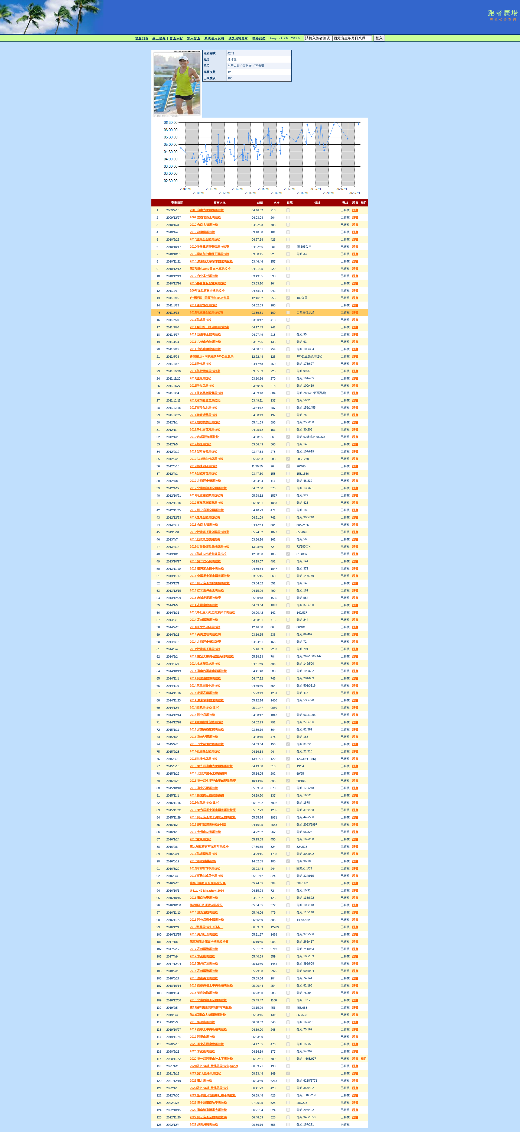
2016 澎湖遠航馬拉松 (204, 912)
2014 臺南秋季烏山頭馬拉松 (208, 670)
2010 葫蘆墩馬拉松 (202, 232)
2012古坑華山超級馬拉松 (206, 458)
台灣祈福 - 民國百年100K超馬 (209, 297)
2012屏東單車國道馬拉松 (206, 502)
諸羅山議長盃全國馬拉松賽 (208, 883)
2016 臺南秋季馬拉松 (204, 897)
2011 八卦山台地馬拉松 (205, 341)
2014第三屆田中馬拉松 (205, 685)
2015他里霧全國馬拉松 (205, 751)
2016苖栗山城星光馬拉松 (206, 875)
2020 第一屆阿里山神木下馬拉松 (211, 1058)
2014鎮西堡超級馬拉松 (205, 627)
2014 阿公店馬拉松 (202, 714)
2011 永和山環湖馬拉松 (205, 349)
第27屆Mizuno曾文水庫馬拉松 (210, 268)
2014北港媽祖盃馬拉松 (205, 649)
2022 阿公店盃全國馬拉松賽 (208, 1117)
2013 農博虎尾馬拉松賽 (205, 597)
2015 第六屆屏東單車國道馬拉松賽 (213, 809)
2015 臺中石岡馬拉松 (204, 788)
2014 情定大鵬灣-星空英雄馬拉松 (212, 656)
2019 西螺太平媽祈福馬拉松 (208, 1029)
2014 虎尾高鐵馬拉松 (204, 692)
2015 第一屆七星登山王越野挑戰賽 (213, 780)
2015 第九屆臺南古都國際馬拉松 (211, 766)
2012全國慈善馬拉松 (203, 473)
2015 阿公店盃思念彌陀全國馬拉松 (213, 817)
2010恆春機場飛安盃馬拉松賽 (209, 246)
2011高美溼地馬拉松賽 (205, 371)
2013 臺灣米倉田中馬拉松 (207, 568)
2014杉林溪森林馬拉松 (205, 663)
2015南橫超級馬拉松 (203, 758)
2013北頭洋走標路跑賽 (205, 539)
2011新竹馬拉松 (200, 363)
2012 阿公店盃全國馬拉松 (207, 510)
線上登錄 (158, 38)
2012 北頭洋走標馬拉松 (205, 480)
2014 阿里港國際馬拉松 (205, 678)
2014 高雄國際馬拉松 (204, 619)
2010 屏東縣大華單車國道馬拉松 (211, 261)
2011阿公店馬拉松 (202, 385)
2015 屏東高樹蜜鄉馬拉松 (207, 729)
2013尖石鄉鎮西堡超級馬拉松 (209, 546)
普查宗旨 (176, 38)
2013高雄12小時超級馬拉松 (208, 553)
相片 (364, 1058)
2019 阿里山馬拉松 (202, 1036)
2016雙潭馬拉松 (200, 839)
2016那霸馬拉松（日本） (206, 927)
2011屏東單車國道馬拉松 (206, 392)
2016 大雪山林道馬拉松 (205, 831)
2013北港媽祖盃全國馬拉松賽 (209, 531)
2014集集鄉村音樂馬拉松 (206, 722)
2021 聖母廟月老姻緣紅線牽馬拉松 (213, 1095)
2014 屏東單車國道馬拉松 (207, 700)
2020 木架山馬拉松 (202, 1051)
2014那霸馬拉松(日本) (204, 707)
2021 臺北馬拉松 (201, 1080)
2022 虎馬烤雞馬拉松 (204, 1124)
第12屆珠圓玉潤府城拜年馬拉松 (211, 1007)
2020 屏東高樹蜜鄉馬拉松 (207, 1044)
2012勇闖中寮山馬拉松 (205, 422)
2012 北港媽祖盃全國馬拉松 (208, 488)
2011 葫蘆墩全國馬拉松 (205, 334)
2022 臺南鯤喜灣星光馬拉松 (208, 1109)
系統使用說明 (214, 38)
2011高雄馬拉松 (200, 319)
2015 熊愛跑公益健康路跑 (207, 795)
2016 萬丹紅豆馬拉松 (204, 934)
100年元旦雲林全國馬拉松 (207, 290)
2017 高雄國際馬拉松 (204, 948)
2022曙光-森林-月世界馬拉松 (209, 1087)
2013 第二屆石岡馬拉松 (205, 561)
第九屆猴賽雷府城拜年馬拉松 (209, 846)
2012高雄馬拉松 (200, 444)
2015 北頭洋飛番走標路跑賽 (208, 773)
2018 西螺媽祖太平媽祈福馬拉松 (211, 985)
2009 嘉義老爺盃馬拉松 (205, 217)
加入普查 (193, 38)
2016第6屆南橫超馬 (203, 861)
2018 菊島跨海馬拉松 (204, 992)
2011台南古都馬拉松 (203, 305)
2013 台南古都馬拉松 (204, 524)
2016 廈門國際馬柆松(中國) (208, 824)
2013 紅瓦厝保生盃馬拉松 (207, 590)
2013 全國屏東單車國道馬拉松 (210, 575)
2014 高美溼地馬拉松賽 (205, 634)
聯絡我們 (258, 38)
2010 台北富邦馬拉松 (204, 275)
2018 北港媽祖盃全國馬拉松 (208, 1000)
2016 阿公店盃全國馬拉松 (207, 919)
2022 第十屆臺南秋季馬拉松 (208, 1102)
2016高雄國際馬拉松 (203, 853)
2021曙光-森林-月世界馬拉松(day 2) (214, 1066)
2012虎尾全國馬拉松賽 (205, 517)
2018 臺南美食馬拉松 (204, 978)
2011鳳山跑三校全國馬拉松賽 (209, 327)
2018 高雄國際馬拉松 (204, 970)
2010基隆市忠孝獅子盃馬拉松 (209, 253)
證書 (355, 210)
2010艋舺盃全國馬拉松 (205, 239)
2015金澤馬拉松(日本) (204, 802)
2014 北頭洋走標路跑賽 (205, 641)
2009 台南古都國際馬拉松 (207, 210)
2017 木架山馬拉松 (202, 956)
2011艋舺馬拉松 (200, 378)
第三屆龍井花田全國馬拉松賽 (209, 941)
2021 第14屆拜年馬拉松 (205, 1073)
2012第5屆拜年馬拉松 (204, 436)
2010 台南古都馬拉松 (204, 224)
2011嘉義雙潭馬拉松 (203, 414)
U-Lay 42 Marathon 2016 (207, 890)
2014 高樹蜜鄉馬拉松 (204, 605)
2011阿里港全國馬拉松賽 (206, 312)
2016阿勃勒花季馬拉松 (205, 868)
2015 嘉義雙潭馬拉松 (204, 736)
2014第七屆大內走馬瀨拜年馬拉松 (212, 612)
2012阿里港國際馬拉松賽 (206, 495)
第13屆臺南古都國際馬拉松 (208, 1014)
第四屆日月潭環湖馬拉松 (206, 905)
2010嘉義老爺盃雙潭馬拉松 (208, 283)
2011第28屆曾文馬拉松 (205, 400)
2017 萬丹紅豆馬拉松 (204, 963)
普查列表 (141, 38)
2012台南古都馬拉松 (203, 451)
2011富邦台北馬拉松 (203, 407)
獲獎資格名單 (238, 38)
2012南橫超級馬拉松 (203, 466)
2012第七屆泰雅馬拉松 (205, 429)
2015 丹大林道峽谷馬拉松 (207, 744)
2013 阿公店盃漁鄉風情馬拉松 (210, 583)
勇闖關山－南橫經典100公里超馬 (211, 356)
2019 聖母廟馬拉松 (202, 1022)
